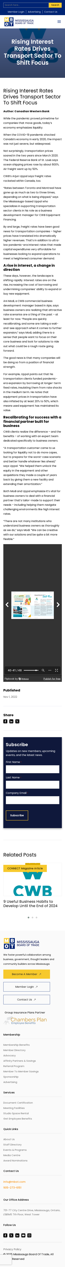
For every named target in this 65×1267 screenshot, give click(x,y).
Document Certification (18, 1102)
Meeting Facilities (14, 1108)
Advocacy (9, 1055)
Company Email (17, 793)
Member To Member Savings (21, 1071)
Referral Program (13, 1066)
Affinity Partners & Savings (19, 1061)
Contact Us (50, 11)
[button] (28, 917)
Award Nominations (15, 1160)
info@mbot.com (14, 1182)
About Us (9, 1139)
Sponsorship (10, 1076)
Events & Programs (15, 1150)
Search (55, 5)
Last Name (13, 777)
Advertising (34, 11)
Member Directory (14, 1050)
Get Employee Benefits (17, 1118)
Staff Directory (12, 1144)
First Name (14, 762)
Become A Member (24, 974)
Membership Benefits (16, 1045)
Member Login (16, 11)
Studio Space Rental (16, 1113)
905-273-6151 (12, 1188)
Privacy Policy (12, 1249)
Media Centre (11, 1155)
